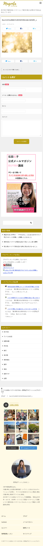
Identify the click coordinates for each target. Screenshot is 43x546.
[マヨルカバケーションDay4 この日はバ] (33, 415)
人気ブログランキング (8, 267)
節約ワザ (6, 374)
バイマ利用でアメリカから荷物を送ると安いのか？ (24, 298)
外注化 (6, 346)
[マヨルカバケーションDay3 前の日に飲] (9, 427)
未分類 (6, 355)
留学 (5, 364)
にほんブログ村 (8, 273)
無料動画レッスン (7, 534)
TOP (21, 391)
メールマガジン (28, 522)
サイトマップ (27, 534)
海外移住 (6, 360)
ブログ (25, 516)
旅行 (5, 350)
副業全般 (6, 341)
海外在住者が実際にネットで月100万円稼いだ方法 (23, 286)
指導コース (26, 528)
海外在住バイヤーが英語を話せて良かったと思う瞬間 (20, 242)
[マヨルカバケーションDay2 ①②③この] (21, 427)
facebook (4, 522)
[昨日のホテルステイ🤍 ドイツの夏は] (33, 439)
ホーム (4, 516)
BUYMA (6, 332)
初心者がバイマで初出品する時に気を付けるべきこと (20, 246)
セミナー (4, 528)
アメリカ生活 (8, 336)
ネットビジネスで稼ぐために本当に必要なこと (12, 69)
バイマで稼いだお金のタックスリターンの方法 (22, 309)
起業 (5, 378)
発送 (5, 369)
